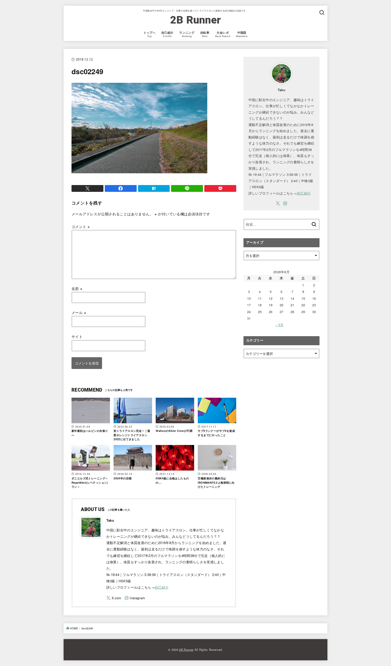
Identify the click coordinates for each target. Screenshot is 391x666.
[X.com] (113, 598)
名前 (77, 288)
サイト (77, 336)
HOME (74, 628)
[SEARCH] (322, 12)
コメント (81, 226)
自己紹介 (162, 587)
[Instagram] (134, 598)
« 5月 (279, 324)
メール (79, 312)
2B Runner (195, 20)
